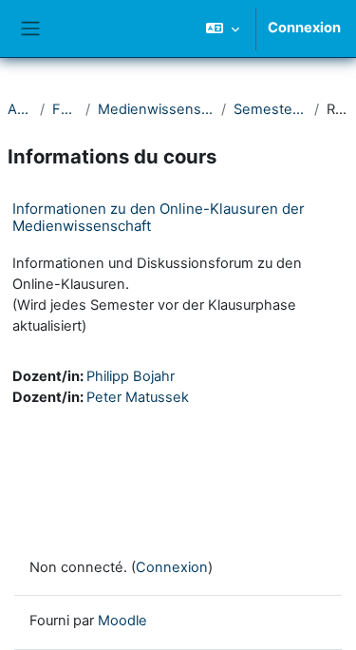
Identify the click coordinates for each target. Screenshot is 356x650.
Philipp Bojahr (130, 376)
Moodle (122, 620)
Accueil (20, 109)
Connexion (304, 27)
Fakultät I (65, 109)
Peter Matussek (137, 397)
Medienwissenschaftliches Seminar (156, 109)
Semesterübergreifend (270, 109)
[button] (223, 28)
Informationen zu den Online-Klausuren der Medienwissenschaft (158, 217)
